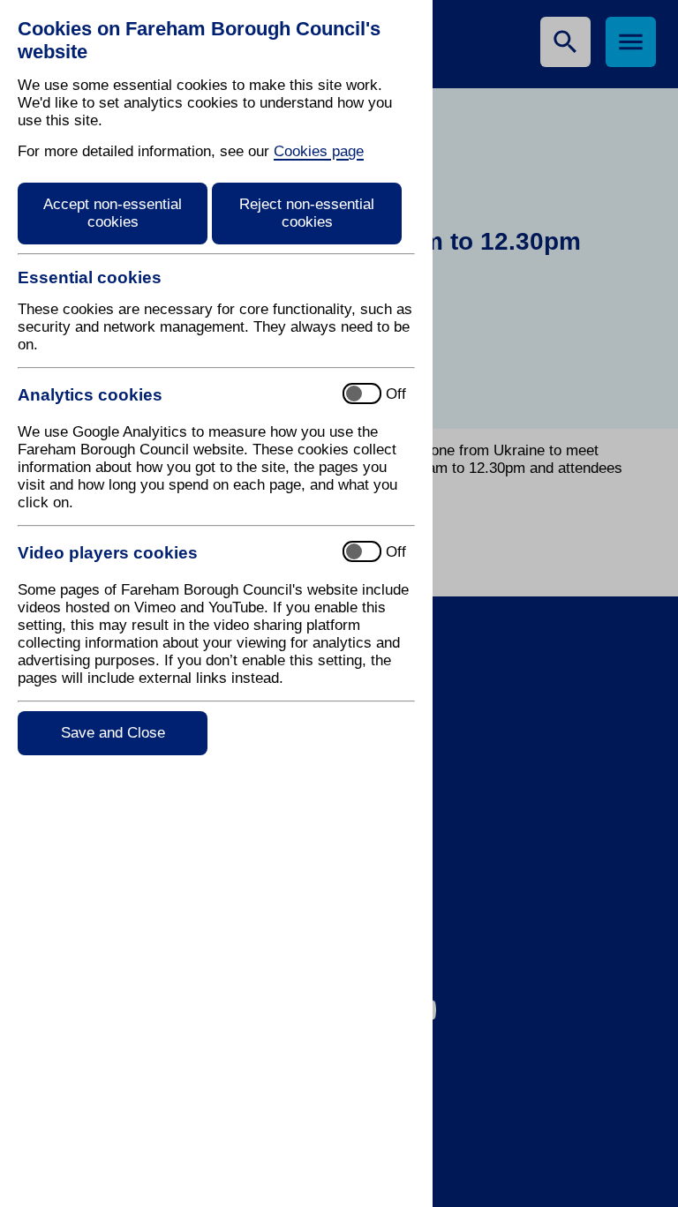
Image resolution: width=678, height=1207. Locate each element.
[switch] (172, 395)
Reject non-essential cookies (306, 213)
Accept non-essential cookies (112, 213)
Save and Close (113, 732)
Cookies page (319, 151)
